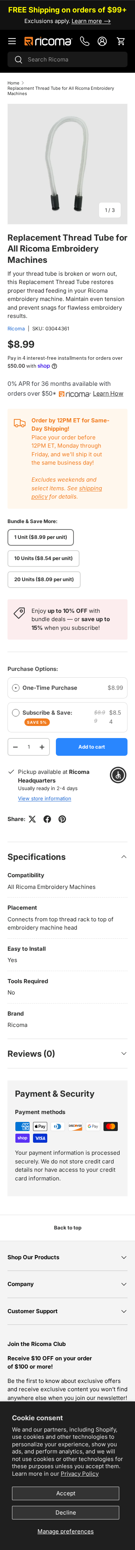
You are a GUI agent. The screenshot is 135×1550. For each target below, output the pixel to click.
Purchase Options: (33, 668)
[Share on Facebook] (47, 819)
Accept (65, 1493)
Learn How (108, 393)
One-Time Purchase (49, 687)
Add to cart (91, 747)
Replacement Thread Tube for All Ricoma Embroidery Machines (61, 91)
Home (14, 83)
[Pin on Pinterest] (62, 819)
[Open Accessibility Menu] (118, 775)
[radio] (16, 687)
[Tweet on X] (32, 819)
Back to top (67, 1228)
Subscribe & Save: (48, 716)
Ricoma (16, 328)
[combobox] (68, 59)
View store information (44, 798)
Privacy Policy (80, 1473)
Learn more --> (91, 21)
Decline (66, 1512)
